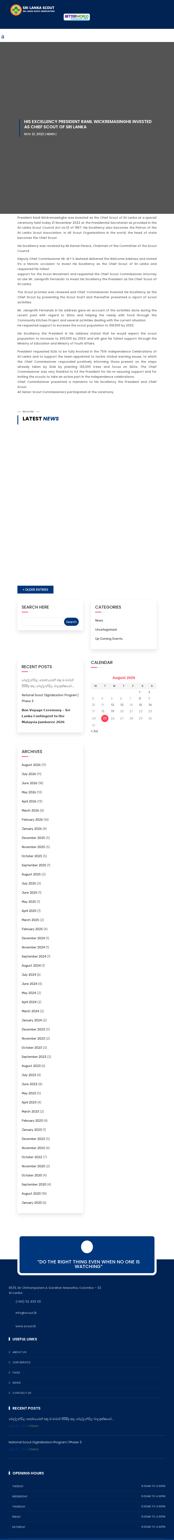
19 (112, 711)
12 (112, 705)
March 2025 (30, 920)
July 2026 (29, 774)
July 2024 (29, 975)
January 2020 (32, 1203)
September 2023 (34, 1057)
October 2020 (32, 1175)
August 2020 (31, 1194)
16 (150, 705)
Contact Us (22, 1393)
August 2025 (31, 874)
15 (140, 705)
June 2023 (29, 1084)
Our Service (22, 1362)
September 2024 (34, 956)
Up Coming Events (109, 639)
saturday (18, 1527)
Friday (16, 1517)
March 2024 (30, 1011)
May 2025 (29, 902)
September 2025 (34, 865)
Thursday (19, 1506)
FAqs (16, 1373)
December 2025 (33, 838)
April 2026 (29, 801)
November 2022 (33, 1148)
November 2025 (33, 847)
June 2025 (29, 893)
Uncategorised (106, 629)
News (50, 134)
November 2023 (33, 1038)
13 (121, 705)
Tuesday (18, 1486)
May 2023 (29, 1093)
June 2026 (29, 783)
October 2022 (32, 1157)
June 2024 (29, 984)
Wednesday (20, 1496)
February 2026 (32, 820)
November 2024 (33, 947)
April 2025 (29, 911)
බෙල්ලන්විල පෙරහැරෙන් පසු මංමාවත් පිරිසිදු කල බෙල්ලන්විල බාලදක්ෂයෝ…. (85, 526)
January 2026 (32, 829)
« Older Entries (35, 589)
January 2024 (32, 1020)
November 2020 (33, 1166)
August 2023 (31, 1066)
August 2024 (31, 965)
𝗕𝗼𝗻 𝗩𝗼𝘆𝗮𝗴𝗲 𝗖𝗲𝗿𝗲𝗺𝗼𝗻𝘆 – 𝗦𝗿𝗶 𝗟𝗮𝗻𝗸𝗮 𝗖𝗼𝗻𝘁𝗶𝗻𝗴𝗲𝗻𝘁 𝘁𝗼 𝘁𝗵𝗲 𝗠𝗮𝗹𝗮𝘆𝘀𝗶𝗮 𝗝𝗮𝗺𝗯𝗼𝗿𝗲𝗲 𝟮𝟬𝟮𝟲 (46, 716)
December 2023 (33, 1029)
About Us (19, 1352)
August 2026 (31, 765)
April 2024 (29, 1002)
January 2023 (32, 1130)
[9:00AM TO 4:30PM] (25, 1486)
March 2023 (30, 1111)
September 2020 (34, 1184)
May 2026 (29, 792)
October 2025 (32, 856)
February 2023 (32, 1121)
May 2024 (29, 993)
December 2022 (33, 1139)
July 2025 (29, 883)
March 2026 (30, 810)
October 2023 (32, 1048)
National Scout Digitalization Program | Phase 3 (66, 562)
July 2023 (29, 1075)
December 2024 (33, 938)
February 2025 (32, 929)
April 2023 (29, 1102)
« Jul (94, 731)
